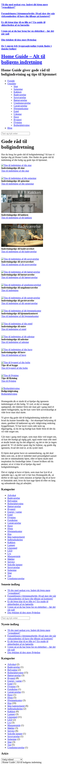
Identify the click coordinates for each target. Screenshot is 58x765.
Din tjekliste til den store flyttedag (18, 40)
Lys (9, 553)
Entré (16, 111)
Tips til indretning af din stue (15, 170)
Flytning (18, 122)
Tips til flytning (8, 381)
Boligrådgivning (22, 125)
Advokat (11, 495)
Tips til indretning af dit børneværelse (19, 277)
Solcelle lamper (14, 564)
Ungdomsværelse (22, 103)
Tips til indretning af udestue (15, 342)
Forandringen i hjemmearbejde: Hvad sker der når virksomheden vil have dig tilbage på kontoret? (28, 15)
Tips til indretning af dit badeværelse (19, 251)
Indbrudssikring (15, 539)
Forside (11, 81)
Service (11, 562)
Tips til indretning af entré (13, 329)
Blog (9, 128)
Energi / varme (14, 512)
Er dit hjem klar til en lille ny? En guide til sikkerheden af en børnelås (23, 23)
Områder (11, 83)
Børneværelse (20, 100)
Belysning (12, 501)
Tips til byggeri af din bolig (14, 368)
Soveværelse (20, 97)
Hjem (10, 528)
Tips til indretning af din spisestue (17, 183)
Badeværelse (20, 94)
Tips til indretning (9, 290)
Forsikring (12, 520)
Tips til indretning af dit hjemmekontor (20, 316)
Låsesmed (12, 548)
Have (16, 117)
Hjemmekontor (21, 108)
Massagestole (13, 556)
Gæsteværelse (20, 105)
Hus (9, 534)
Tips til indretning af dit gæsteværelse (19, 303)
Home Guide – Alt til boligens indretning (23, 59)
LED (9, 550)
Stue (16, 86)
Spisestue (18, 89)
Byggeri (17, 119)
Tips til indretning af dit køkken (16, 217)
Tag (9, 575)
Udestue (18, 114)
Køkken (17, 92)
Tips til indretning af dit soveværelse (19, 264)
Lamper (11, 545)
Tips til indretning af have (13, 355)
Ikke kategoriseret (16, 537)
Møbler (11, 559)
